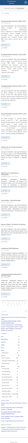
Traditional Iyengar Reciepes (8, 360)
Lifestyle (3, 355)
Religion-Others (5, 382)
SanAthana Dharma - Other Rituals (9, 176)
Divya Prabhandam (5, 23)
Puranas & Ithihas (6, 374)
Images (2, 350)
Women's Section (5, 363)
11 (14, 305)
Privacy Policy (14, 442)
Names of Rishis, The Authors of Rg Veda (13, 224)
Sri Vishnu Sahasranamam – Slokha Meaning (11, 325)
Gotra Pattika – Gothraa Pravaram (11, 200)
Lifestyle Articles (6, 357)
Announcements (4, 339)
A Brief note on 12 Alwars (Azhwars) (11, 147)
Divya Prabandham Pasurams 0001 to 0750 (13, 113)
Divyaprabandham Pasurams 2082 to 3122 (13, 21)
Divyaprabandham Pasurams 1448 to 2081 (13, 54)
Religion (3, 366)
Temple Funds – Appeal (7, 396)
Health (2, 347)
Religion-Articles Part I (7, 377)
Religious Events (5, 277)
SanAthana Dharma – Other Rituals (10, 394)
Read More (4, 44)
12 (17, 305)
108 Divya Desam (5, 250)
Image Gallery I (5, 352)
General (3, 345)
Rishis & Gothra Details (7, 202)
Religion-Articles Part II (7, 379)
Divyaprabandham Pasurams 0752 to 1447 (13, 86)
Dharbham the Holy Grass (7, 330)
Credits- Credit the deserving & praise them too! (12, 421)
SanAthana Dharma (6, 391)
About (2, 336)
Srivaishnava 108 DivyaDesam (10, 248)
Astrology (3, 342)
